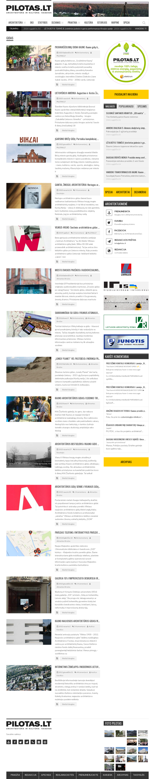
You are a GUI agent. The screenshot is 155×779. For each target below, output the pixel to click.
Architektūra (15, 22)
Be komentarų (83, 52)
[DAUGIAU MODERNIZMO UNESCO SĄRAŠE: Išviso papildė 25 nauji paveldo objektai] (143, 750)
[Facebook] (14, 742)
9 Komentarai (80, 190)
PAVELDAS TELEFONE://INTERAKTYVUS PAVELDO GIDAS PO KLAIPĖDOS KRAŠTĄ (77, 532)
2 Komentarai (78, 233)
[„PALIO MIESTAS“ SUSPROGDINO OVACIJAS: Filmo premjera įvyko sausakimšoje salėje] (120, 767)
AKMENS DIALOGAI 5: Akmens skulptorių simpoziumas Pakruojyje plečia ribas (126, 128)
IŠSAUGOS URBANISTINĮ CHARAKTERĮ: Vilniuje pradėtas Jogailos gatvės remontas (126, 425)
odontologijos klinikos (131, 417)
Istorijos (102, 22)
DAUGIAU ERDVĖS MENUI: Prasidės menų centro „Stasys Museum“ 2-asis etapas (126, 157)
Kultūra (88, 22)
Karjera (107, 775)
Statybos (42, 22)
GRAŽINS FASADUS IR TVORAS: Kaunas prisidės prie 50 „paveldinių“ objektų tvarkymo (126, 410)
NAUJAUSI (110, 106)
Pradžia (15, 775)
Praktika (72, 22)
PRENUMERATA (122, 211)
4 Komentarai (82, 672)
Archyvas (122, 775)
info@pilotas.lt (120, 243)
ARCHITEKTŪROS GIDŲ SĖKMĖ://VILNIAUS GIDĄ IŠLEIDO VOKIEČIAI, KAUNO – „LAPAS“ (77, 486)
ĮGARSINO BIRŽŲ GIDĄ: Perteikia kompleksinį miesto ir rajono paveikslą (77, 139)
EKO (32, 22)
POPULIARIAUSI (126, 106)
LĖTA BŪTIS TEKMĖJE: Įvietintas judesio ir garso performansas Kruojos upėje (60, 28)
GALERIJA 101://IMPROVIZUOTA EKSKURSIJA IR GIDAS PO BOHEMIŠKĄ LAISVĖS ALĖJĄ (77, 578)
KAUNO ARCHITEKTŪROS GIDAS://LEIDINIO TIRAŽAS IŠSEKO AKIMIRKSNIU (77, 398)
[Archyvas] (39, 742)
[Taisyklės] (45, 742)
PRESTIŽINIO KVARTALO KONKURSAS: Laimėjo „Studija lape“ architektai (126, 363)
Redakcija (30, 775)
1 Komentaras (80, 492)
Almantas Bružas (63, 279)
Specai (126, 22)
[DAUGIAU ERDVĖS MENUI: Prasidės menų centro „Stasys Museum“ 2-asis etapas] (120, 733)
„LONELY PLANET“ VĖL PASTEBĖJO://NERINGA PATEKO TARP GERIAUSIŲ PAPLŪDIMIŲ (77, 358)
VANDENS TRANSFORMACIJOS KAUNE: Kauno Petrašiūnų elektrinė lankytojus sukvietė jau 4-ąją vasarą (126, 172)
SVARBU (118, 221)
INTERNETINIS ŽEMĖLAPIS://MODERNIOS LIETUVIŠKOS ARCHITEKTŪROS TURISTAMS (77, 667)
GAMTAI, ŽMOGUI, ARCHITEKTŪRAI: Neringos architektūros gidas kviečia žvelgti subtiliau (77, 185)
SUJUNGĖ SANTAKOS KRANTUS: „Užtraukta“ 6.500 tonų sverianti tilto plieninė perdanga (126, 113)
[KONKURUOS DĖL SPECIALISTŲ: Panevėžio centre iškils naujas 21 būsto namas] (132, 750)
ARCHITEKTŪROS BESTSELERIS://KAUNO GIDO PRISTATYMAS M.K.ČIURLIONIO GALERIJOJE (77, 444)
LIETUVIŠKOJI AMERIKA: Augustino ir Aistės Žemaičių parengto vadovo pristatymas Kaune (77, 93)
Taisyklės (138, 775)
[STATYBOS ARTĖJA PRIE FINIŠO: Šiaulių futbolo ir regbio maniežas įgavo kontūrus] (120, 750)
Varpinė (115, 22)
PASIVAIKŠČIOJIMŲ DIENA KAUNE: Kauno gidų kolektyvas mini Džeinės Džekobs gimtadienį (77, 47)
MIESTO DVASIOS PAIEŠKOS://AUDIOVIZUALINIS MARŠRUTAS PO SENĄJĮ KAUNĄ (77, 270)
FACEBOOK (120, 230)
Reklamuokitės (65, 775)
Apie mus (46, 775)
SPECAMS (142, 106)
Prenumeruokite (88, 775)
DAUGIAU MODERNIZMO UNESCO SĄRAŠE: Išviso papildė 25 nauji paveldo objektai (126, 439)
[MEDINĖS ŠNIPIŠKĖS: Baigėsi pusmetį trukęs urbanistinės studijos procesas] (132, 758)
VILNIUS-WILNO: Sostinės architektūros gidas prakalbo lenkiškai (77, 227)
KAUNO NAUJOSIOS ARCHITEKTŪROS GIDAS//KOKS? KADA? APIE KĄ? (77, 621)
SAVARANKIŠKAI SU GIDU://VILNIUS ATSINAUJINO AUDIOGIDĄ (77, 313)
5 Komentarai (79, 626)
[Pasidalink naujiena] (20, 742)
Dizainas (56, 22)
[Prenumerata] (8, 742)
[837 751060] (33, 742)
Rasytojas (60, 193)
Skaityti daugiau (68, 84)
